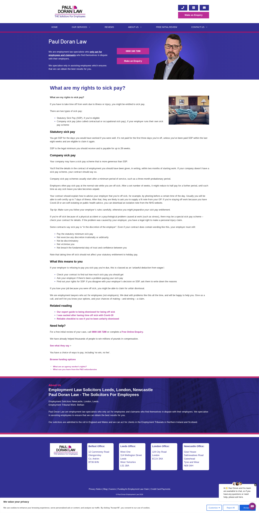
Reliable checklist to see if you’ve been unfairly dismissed (88, 319)
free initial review (166, 27)
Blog (105, 489)
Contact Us (197, 27)
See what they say (59, 345)
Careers (112, 489)
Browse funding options (63, 359)
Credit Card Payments (160, 489)
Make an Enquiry (193, 15)
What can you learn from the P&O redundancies (75, 369)
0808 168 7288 (133, 51)
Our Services (79, 27)
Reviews (109, 27)
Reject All (231, 508)
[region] (129, 505)
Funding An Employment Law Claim (133, 489)
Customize (213, 508)
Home (54, 27)
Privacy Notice (95, 489)
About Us (133, 27)
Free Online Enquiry (132, 332)
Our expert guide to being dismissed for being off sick (86, 312)
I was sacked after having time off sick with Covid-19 (85, 315)
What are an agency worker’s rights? (70, 366)
